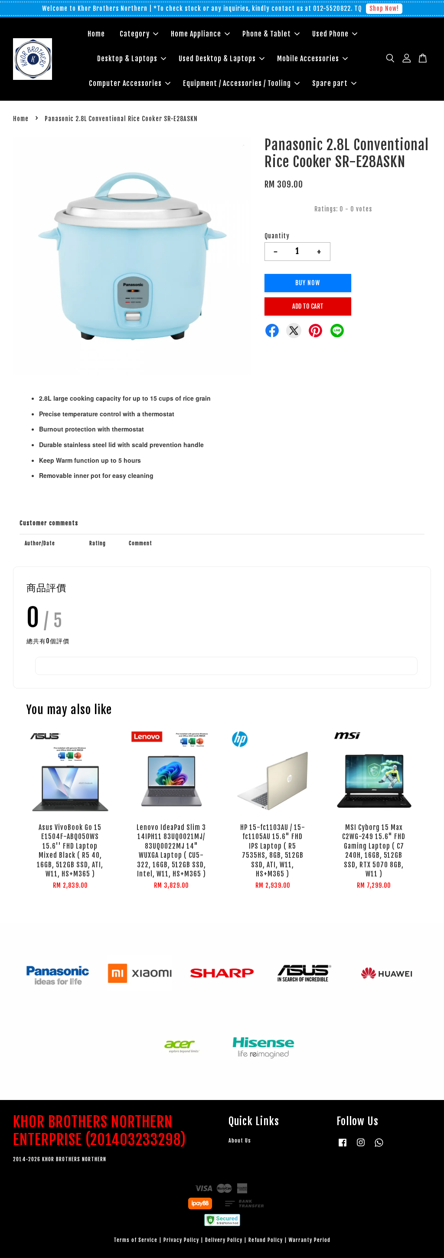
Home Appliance (196, 34)
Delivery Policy (223, 1240)
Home (96, 34)
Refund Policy (265, 1240)
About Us (240, 1140)
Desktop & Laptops (127, 58)
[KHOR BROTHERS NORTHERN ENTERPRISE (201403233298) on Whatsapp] (379, 1146)
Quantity (277, 236)
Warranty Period (309, 1240)
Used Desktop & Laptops (217, 58)
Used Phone (330, 34)
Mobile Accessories (308, 58)
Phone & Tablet (266, 34)
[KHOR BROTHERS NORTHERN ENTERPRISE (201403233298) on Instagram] (361, 1146)
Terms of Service (135, 1240)
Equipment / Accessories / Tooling (237, 83)
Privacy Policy (181, 1240)
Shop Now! (384, 8)
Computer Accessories (125, 83)
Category (135, 34)
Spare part (330, 83)
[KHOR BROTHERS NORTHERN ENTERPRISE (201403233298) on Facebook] (342, 1146)
